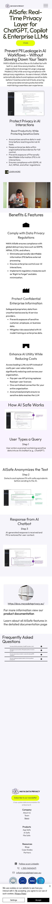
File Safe (26, 835)
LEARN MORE (14, 171)
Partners (27, 852)
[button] (45, 205)
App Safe (27, 830)
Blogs (27, 847)
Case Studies (27, 850)
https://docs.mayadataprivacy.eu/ (26, 603)
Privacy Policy (20, 893)
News (27, 818)
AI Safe (27, 832)
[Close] (48, 887)
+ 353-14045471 (28, 868)
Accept (38, 900)
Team (27, 815)
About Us (27, 813)
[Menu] (45, 5)
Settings (13, 900)
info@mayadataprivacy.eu (28, 872)
